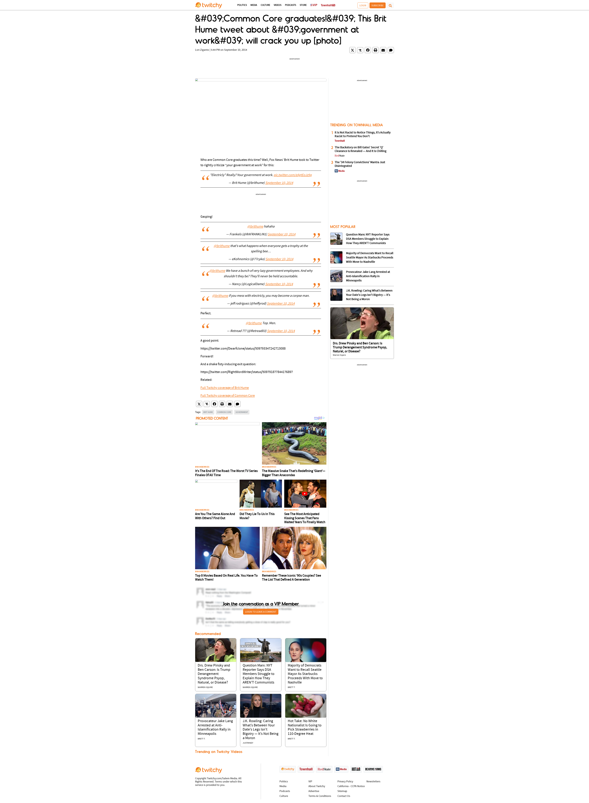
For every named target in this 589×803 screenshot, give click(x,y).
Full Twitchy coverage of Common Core (227, 396)
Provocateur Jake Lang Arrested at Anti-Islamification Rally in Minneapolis (368, 276)
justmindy (248, 743)
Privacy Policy (345, 781)
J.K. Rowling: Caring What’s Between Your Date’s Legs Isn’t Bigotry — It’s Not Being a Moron (260, 729)
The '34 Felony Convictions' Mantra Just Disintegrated (360, 164)
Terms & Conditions (319, 796)
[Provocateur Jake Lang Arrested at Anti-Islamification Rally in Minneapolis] (215, 706)
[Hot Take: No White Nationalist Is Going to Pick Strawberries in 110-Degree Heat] (305, 706)
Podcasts (290, 5)
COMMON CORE (224, 412)
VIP (310, 781)
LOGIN (362, 5)
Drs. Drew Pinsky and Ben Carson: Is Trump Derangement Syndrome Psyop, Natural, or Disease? (214, 674)
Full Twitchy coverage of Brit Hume (224, 388)
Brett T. (291, 687)
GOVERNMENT (242, 412)
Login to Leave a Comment (260, 611)
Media (253, 5)
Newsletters (373, 781)
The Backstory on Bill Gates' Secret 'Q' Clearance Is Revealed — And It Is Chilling (360, 149)
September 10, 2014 (279, 183)
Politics (242, 5)
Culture (265, 5)
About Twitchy (316, 786)
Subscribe (377, 5)
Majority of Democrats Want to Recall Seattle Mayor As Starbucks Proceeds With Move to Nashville (305, 674)
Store (303, 5)
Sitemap (342, 791)
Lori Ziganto (202, 50)
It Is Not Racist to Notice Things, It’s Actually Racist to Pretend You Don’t (363, 134)
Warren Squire (205, 687)
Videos (277, 5)
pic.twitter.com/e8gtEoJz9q (293, 175)
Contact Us (343, 796)
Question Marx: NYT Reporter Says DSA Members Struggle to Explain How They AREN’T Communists (258, 674)
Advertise (313, 791)
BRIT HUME (208, 412)
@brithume (255, 226)
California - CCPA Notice (351, 786)
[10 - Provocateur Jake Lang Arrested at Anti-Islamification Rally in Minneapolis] (336, 276)
